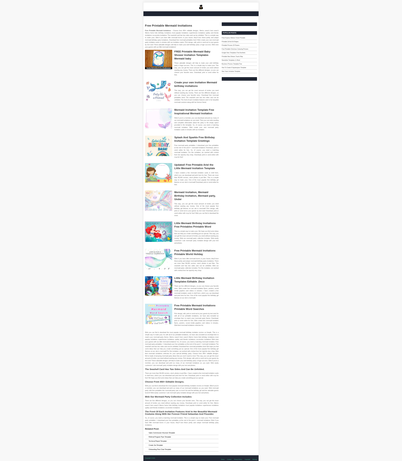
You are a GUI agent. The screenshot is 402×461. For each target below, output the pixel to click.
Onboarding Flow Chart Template (160, 449)
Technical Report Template (158, 441)
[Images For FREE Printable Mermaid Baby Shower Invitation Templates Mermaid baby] (158, 60)
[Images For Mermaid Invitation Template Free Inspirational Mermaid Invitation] (158, 118)
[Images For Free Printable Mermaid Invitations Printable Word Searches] (158, 314)
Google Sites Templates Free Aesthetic (233, 52)
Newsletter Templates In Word (231, 60)
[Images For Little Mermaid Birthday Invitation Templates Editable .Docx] (158, 286)
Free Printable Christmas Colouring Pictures (235, 49)
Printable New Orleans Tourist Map (232, 56)
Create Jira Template (156, 445)
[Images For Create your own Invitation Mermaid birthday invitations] (158, 91)
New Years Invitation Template (231, 71)
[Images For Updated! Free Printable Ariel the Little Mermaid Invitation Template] (158, 173)
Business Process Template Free (232, 64)
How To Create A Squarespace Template (234, 67)
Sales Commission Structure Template (162, 433)
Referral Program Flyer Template (160, 437)
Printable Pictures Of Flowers (231, 45)
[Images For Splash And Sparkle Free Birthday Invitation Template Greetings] (158, 146)
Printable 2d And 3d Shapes (230, 41)
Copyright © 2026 (150, 458)
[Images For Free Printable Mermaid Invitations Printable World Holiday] (158, 259)
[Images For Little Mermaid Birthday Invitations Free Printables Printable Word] (158, 231)
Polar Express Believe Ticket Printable (233, 38)
